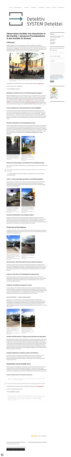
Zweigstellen (33, 7)
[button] (2, 455)
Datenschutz (48, 7)
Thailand (20, 99)
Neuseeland (9, 101)
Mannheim (17, 48)
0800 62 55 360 (52, 40)
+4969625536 (52, 43)
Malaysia (29, 99)
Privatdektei (26, 7)
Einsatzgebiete (41, 7)
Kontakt (11, 7)
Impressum (54, 7)
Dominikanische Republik (30, 102)
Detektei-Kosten (61, 7)
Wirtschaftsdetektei (18, 7)
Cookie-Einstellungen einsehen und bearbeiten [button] (15, 449)
